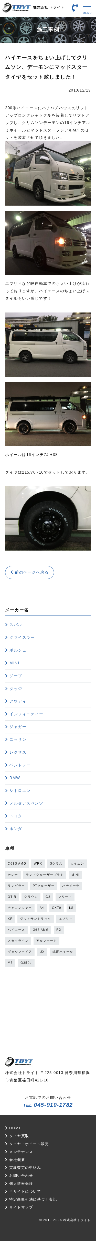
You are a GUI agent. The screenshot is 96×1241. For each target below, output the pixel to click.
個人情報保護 (20, 1184)
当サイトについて (24, 1191)
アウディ (17, 701)
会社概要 (16, 1160)
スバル (15, 624)
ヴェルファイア (20, 952)
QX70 (56, 908)
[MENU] (87, 8)
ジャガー (17, 726)
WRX (38, 863)
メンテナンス (20, 1152)
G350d (26, 963)
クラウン (31, 897)
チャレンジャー (20, 908)
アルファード (46, 941)
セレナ (13, 875)
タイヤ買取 (18, 1136)
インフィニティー (26, 714)
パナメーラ (71, 886)
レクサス (17, 752)
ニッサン (17, 739)
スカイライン (18, 941)
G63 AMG (41, 930)
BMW (14, 778)
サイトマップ (20, 1207)
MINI (14, 663)
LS (71, 908)
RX (58, 930)
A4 (42, 908)
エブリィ (66, 919)
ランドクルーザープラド (45, 875)
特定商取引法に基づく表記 (32, 1199)
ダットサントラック (35, 919)
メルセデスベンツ (26, 803)
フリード (65, 897)
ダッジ (15, 688)
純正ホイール (62, 952)
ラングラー (16, 886)
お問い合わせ (20, 1176)
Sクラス (56, 863)
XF (10, 919)
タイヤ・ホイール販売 (28, 1144)
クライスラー (22, 637)
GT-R (12, 897)
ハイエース (16, 930)
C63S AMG (17, 863)
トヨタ (15, 816)
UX (42, 952)
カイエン (77, 863)
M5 (10, 963)
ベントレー (20, 765)
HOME (15, 1128)
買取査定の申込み (24, 1168)
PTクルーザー (44, 886)
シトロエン (20, 790)
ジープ (15, 676)
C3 (48, 897)
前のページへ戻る (31, 572)
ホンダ (15, 828)
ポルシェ (17, 650)
